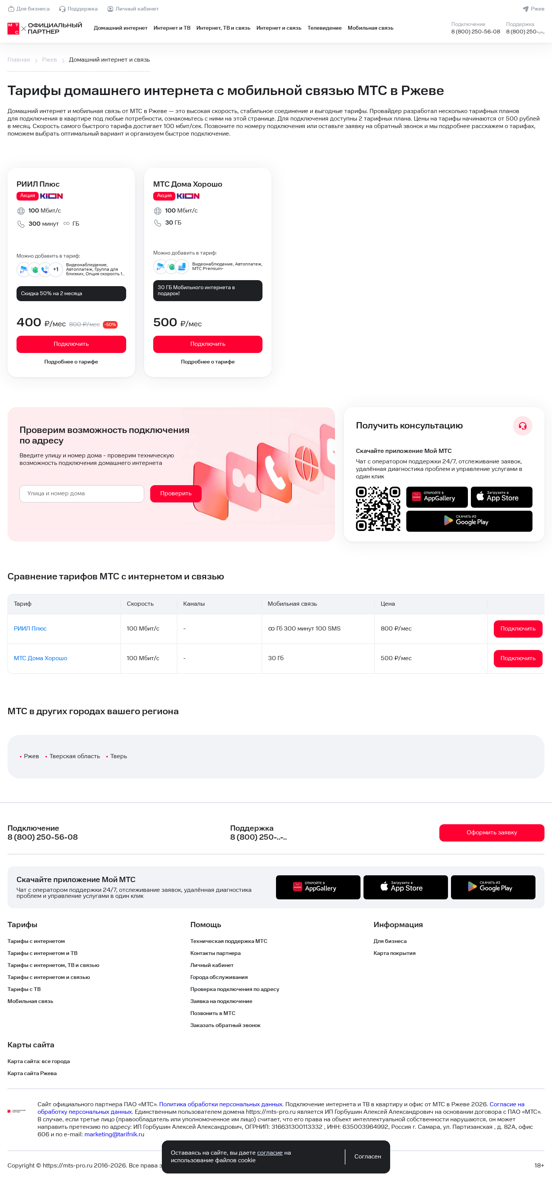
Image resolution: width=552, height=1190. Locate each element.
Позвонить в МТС (212, 1014)
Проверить (176, 493)
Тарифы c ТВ (24, 989)
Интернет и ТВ (172, 28)
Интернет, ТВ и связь (223, 28)
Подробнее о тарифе (71, 362)
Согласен (367, 1156)
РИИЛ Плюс (38, 184)
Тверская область (75, 756)
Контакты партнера (215, 953)
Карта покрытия (395, 953)
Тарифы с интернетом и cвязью (49, 977)
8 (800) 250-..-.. (525, 32)
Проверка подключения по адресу (234, 989)
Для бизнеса (33, 9)
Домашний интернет (121, 28)
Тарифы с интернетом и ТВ (42, 953)
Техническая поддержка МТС (228, 941)
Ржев (537, 9)
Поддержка (83, 9)
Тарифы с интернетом (36, 941)
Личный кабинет (137, 9)
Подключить (71, 344)
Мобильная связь (371, 28)
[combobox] (82, 493)
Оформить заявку (492, 832)
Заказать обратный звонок (225, 1026)
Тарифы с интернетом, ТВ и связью (54, 965)
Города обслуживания (219, 977)
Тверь (118, 756)
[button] (276, 123)
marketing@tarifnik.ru (114, 1134)
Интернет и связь (279, 28)
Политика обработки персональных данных (220, 1104)
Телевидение (325, 28)
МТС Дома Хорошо (187, 184)
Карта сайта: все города (39, 1062)
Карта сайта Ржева (32, 1074)
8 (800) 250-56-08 (475, 32)
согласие (270, 1153)
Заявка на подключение (221, 1001)
